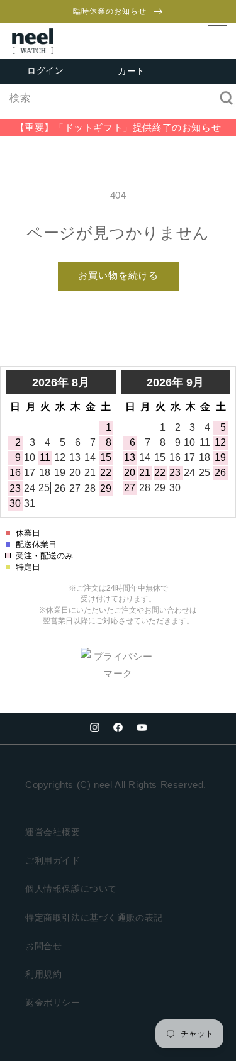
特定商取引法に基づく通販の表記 (94, 918)
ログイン (45, 70)
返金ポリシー (53, 1002)
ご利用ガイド (53, 860)
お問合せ (43, 946)
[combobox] (118, 98)
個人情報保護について (71, 889)
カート (131, 72)
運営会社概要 (53, 832)
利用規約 (43, 974)
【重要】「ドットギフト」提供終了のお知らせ (118, 127)
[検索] (222, 98)
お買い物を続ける (118, 275)
